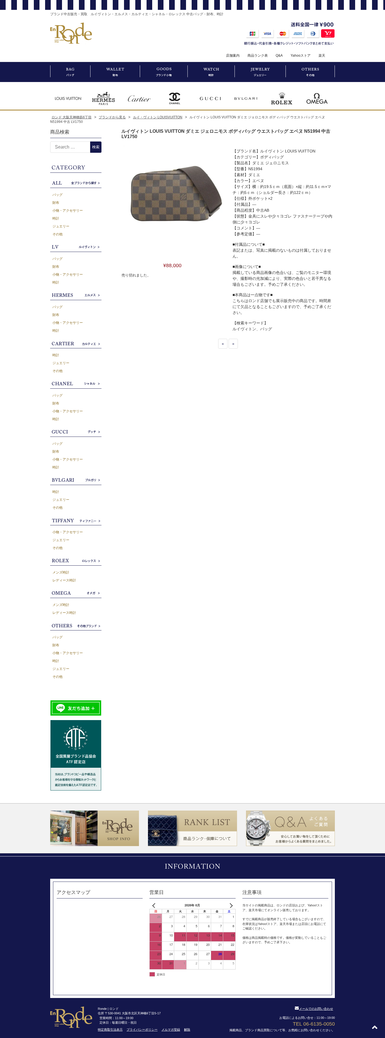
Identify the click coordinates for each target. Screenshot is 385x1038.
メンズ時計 (60, 572)
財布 (55, 203)
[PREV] (154, 905)
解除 (187, 1029)
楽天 (321, 55)
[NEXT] (230, 905)
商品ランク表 (257, 55)
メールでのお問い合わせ (316, 1008)
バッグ (57, 195)
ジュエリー (60, 226)
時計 (55, 218)
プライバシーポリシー (142, 1029)
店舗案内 (233, 55)
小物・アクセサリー (67, 211)
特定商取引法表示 (110, 1029)
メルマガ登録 (170, 1029)
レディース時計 (64, 580)
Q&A (279, 55)
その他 (57, 234)
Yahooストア (301, 55)
